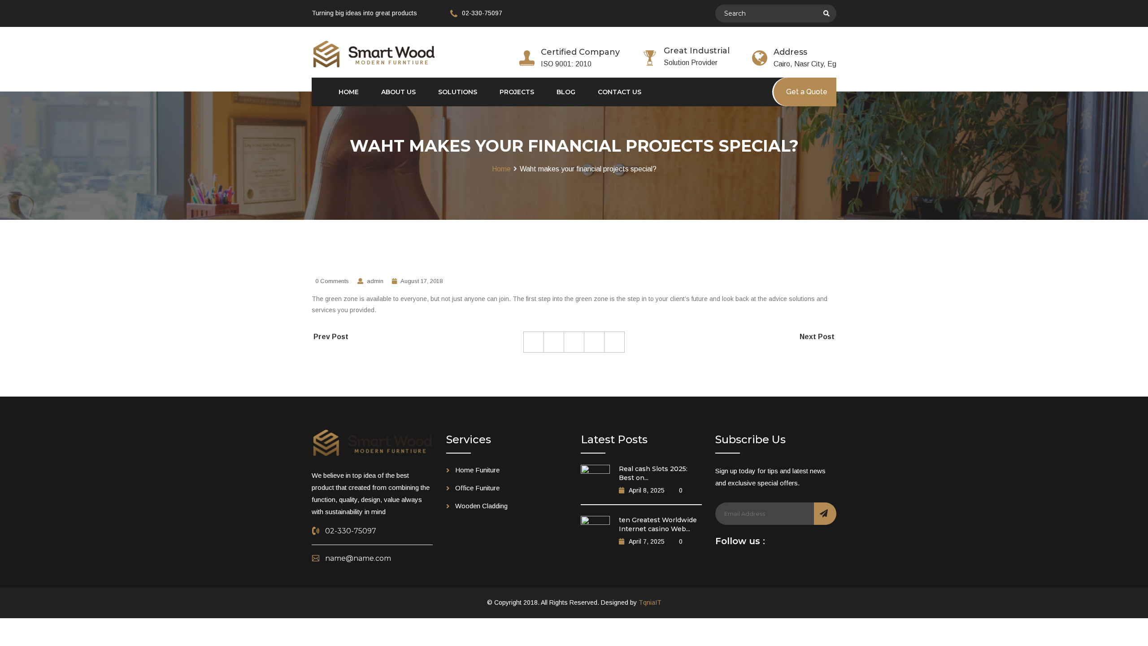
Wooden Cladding (481, 506)
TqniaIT (650, 602)
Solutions (457, 92)
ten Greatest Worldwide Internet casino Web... (658, 524)
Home (349, 92)
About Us (398, 92)
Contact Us (619, 92)
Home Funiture (477, 470)
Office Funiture (477, 488)
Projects (517, 92)
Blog (566, 92)
